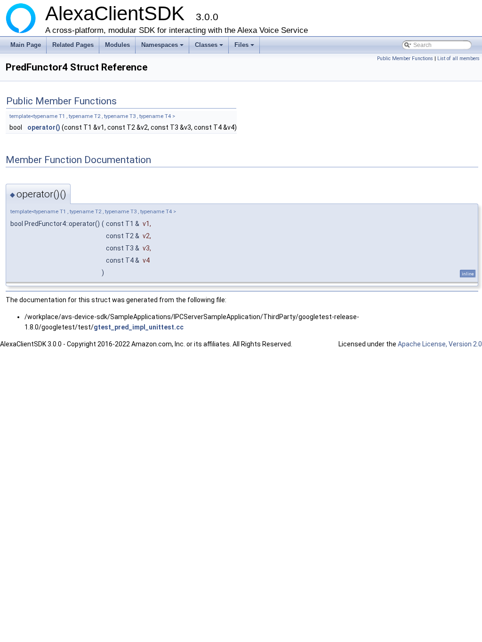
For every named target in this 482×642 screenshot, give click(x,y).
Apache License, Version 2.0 (440, 344)
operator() (43, 127)
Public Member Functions (405, 58)
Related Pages (73, 44)
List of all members (458, 58)
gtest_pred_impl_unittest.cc (139, 327)
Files (245, 47)
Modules (117, 44)
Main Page (25, 44)
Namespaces (163, 47)
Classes (210, 47)
